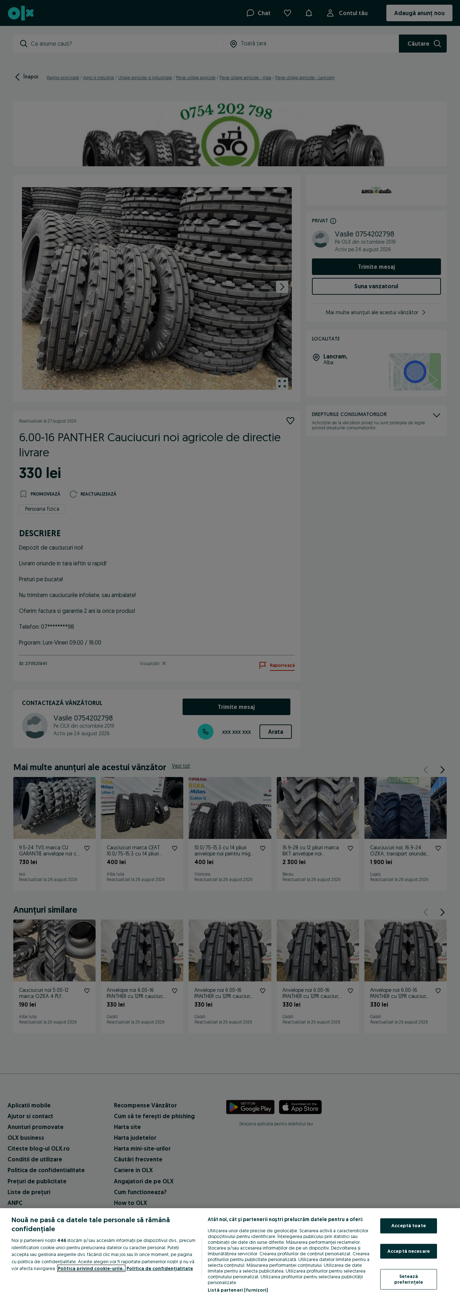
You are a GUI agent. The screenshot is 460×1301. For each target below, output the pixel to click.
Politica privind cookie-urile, (91, 1268)
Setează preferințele (408, 1279)
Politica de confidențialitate (159, 1268)
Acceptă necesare (408, 1251)
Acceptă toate (408, 1225)
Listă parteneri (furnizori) (238, 1290)
